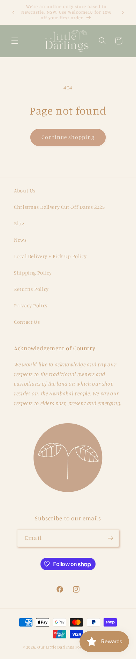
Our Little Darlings (55, 647)
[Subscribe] (110, 538)
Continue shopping (68, 137)
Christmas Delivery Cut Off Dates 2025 (59, 207)
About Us (25, 190)
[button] (15, 41)
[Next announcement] (122, 12)
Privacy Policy (31, 305)
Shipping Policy (33, 273)
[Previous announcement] (13, 12)
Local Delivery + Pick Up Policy (50, 256)
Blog (19, 223)
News (20, 240)
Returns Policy (31, 289)
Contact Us (27, 322)
